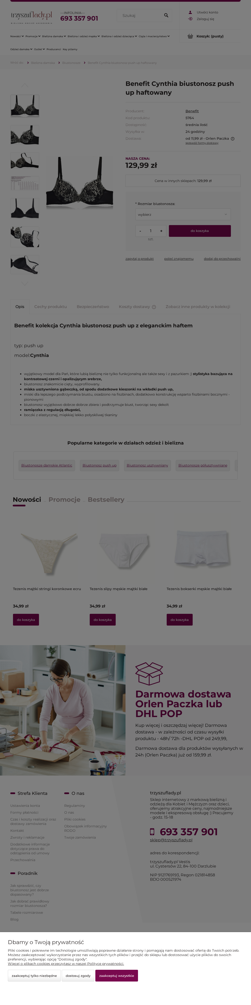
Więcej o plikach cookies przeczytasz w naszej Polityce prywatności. (66, 963)
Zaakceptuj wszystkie (116, 976)
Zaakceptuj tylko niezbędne (34, 976)
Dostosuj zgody (78, 976)
